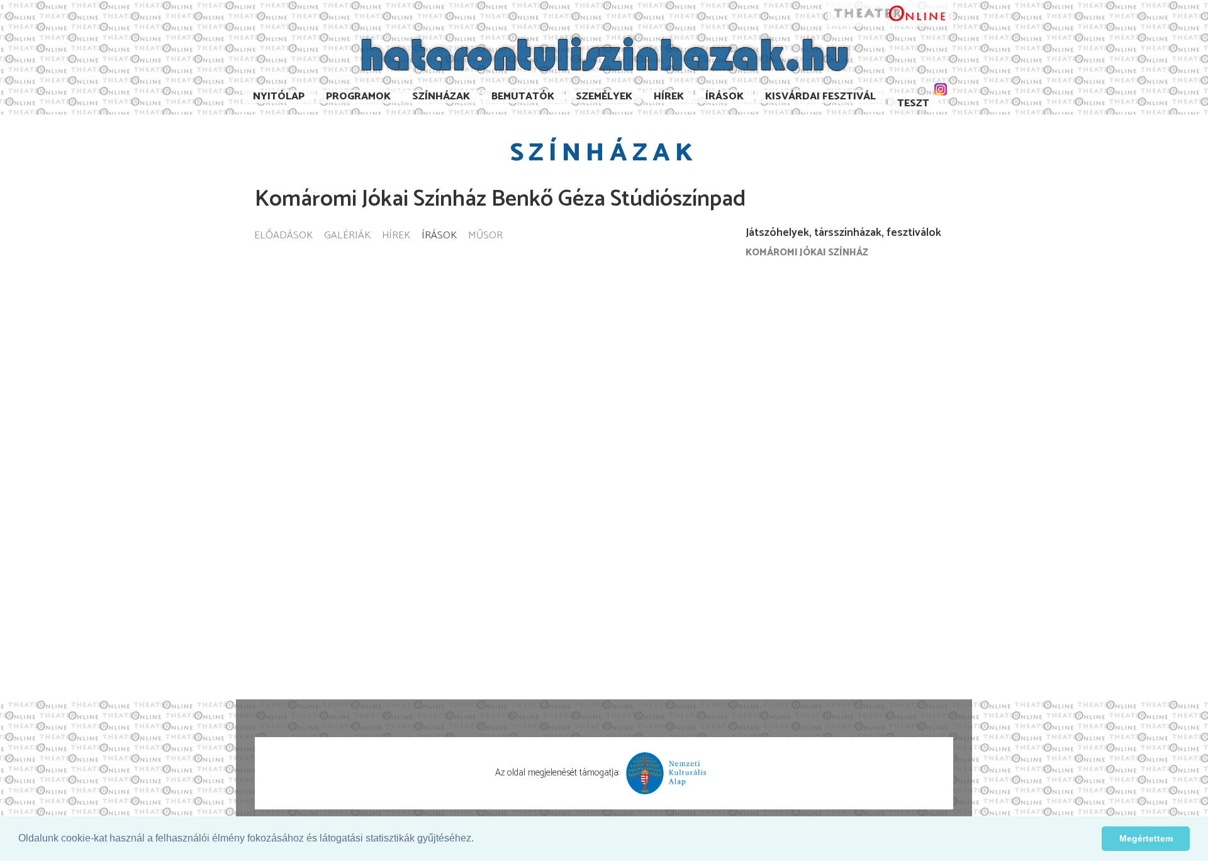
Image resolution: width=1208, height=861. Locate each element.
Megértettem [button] (1146, 838)
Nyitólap (279, 96)
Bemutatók (522, 96)
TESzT (913, 103)
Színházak (441, 96)
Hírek (669, 96)
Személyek (604, 96)
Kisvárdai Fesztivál (820, 96)
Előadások (283, 236)
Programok (358, 96)
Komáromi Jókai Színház (807, 252)
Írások (724, 96)
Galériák (347, 236)
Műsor (485, 236)
